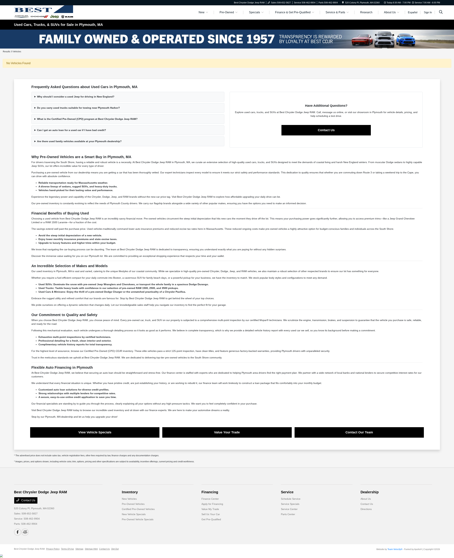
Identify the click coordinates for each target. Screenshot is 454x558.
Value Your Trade (227, 432)
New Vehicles (129, 498)
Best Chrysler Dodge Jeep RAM (29, 549)
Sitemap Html (91, 549)
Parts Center (288, 514)
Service (287, 492)
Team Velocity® (394, 549)
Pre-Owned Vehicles (133, 504)
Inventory (130, 492)
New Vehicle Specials (134, 514)
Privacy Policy (53, 549)
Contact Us (326, 130)
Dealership (370, 492)
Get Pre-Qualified (211, 519)
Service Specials (290, 504)
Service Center (289, 509)
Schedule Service (290, 498)
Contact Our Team (359, 432)
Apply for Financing (212, 504)
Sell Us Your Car (210, 514)
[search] (441, 12)
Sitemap (79, 549)
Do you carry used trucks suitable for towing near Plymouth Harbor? (78, 107)
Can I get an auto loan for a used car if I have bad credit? (71, 130)
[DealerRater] (25, 532)
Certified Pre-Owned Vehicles (138, 509)
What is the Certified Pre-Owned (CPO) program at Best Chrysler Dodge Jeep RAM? (87, 119)
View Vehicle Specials (94, 432)
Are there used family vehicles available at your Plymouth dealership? (79, 141)
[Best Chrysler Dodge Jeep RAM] (43, 12)
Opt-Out (115, 549)
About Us (366, 498)
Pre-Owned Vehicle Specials (137, 519)
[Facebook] (17, 532)
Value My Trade (210, 509)
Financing (209, 492)
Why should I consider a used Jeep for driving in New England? (75, 96)
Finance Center (210, 498)
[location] (343, 2)
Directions (366, 509)
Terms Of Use (67, 549)
